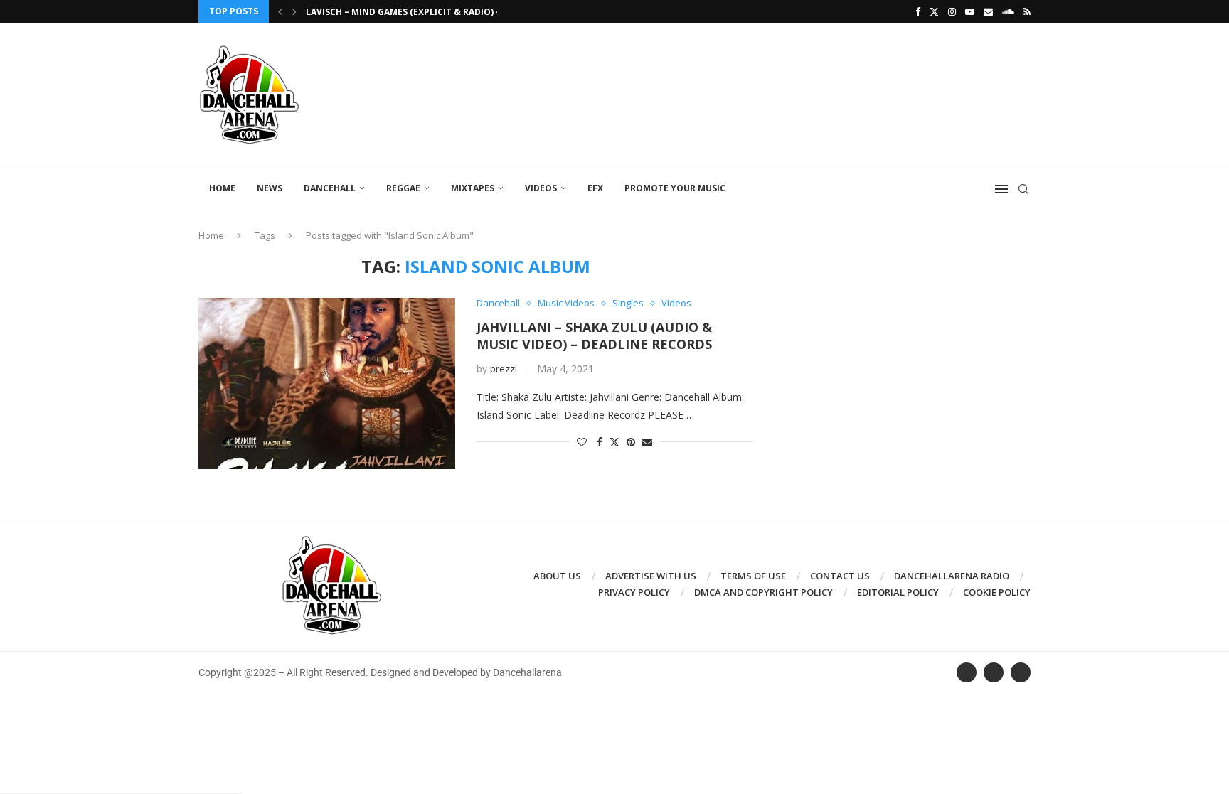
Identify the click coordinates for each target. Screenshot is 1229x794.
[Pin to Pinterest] (631, 442)
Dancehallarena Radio (951, 575)
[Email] (988, 11)
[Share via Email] (647, 442)
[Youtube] (969, 11)
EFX (595, 188)
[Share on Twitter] (614, 442)
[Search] (1023, 189)
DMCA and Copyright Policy (763, 592)
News (269, 188)
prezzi (503, 368)
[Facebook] (917, 11)
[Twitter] (934, 11)
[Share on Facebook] (599, 442)
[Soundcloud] (1008, 11)
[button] (280, 11)
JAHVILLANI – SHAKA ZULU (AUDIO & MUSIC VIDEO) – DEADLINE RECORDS (594, 335)
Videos (541, 188)
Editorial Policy (898, 592)
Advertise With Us (650, 575)
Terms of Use (753, 575)
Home (222, 188)
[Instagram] (952, 11)
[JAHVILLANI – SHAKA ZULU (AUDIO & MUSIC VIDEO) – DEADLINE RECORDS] (326, 383)
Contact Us (840, 575)
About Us (557, 575)
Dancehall (330, 188)
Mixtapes (472, 188)
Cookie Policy (997, 592)
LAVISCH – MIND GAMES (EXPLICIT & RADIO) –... (407, 12)
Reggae (403, 188)
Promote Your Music (674, 188)
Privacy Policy (634, 592)
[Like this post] (582, 442)
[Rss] (1027, 11)
